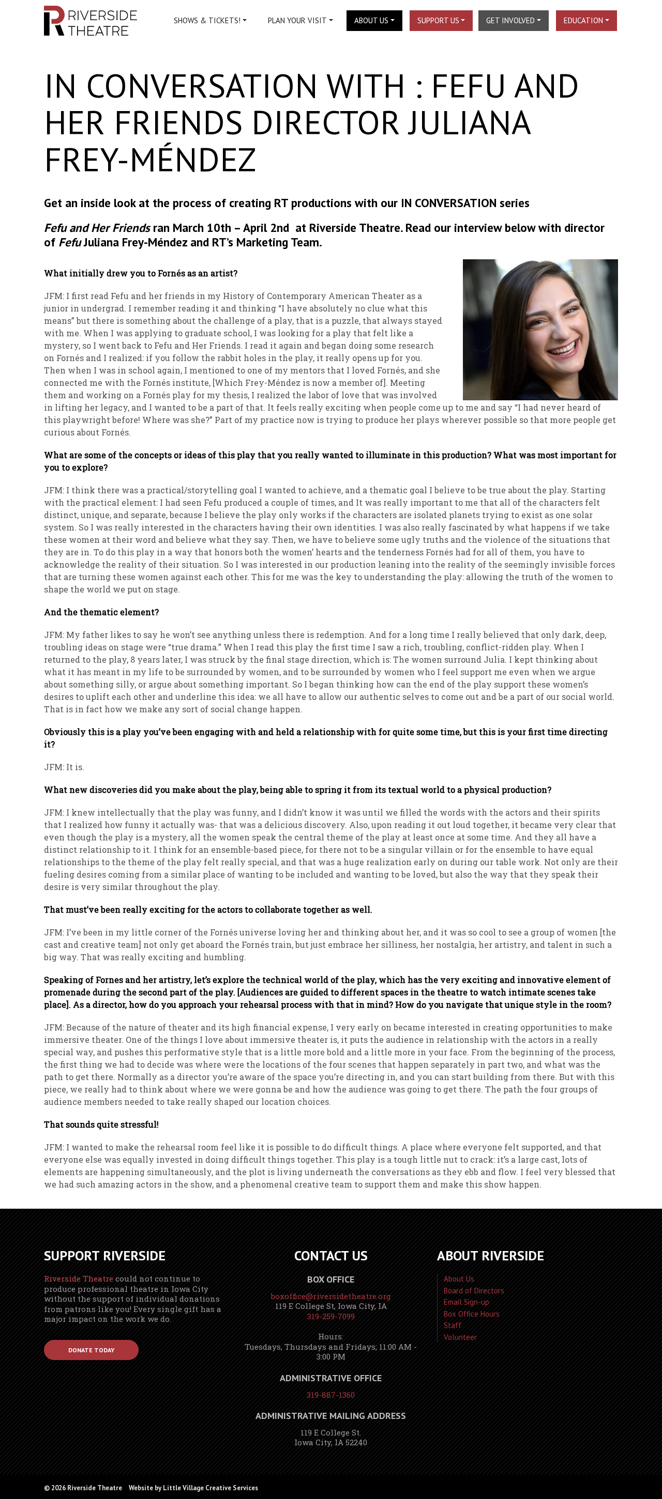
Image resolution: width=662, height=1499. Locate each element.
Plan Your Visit (297, 20)
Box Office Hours (472, 1314)
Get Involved (510, 20)
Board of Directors (474, 1290)
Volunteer (460, 1337)
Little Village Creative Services (210, 1488)
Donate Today (91, 1350)
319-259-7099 (331, 1316)
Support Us (438, 20)
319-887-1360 (331, 1394)
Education (583, 20)
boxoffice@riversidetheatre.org (331, 1296)
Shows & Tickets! (207, 20)
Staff (452, 1325)
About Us (371, 20)
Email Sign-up (466, 1302)
